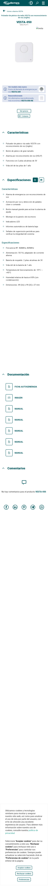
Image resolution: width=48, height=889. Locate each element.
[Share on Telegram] (33, 507)
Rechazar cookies (24, 873)
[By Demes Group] (11, 3)
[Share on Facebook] (6, 507)
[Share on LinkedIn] (15, 507)
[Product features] (35, 180)
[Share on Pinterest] (24, 507)
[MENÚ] (43, 3)
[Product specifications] (41, 180)
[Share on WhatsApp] (42, 507)
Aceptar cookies (24, 867)
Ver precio (24, 111)
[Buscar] (37, 3)
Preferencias (24, 879)
